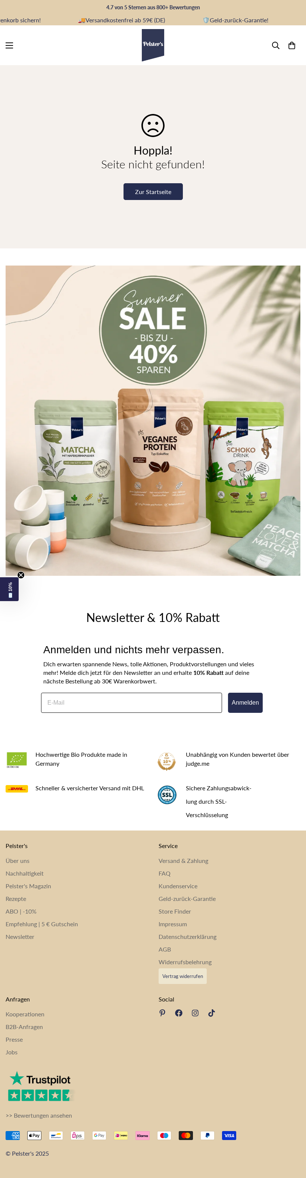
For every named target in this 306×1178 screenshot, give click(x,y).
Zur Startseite (153, 191)
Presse (14, 1039)
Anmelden (245, 702)
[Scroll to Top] (291, 1137)
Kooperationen (25, 1014)
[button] (9, 589)
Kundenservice (178, 886)
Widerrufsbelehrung (185, 962)
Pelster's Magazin (28, 886)
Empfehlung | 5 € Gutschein (42, 924)
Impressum (173, 924)
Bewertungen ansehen (43, 1115)
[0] (291, 45)
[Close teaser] (21, 575)
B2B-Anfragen (24, 1026)
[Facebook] (178, 1013)
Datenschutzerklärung (187, 936)
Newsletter (20, 936)
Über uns (17, 860)
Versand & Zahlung (183, 860)
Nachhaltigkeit (25, 873)
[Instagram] (195, 1013)
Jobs (12, 1052)
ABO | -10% (21, 911)
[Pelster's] (153, 45)
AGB (165, 949)
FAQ (165, 873)
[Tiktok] (211, 1013)
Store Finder (175, 911)
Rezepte (16, 898)
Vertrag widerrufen (182, 976)
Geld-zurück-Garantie (187, 898)
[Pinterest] (162, 1013)
